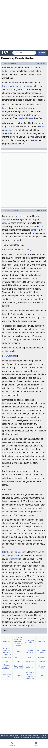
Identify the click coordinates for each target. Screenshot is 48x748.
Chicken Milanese (29, 651)
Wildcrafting (7, 641)
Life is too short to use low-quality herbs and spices (18, 641)
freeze (12, 71)
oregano (18, 658)
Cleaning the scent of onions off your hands (29, 675)
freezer (5, 108)
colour (24, 133)
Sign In (42, 53)
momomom (14, 211)
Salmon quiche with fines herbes (6, 667)
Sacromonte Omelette (41, 651)
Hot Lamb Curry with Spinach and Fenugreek (6, 651)
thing (4, 63)
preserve (6, 223)
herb (4, 71)
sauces (8, 130)
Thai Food (18, 661)
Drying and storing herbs (29, 641)
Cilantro (6, 552)
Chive (8, 489)
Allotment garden (41, 667)
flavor (40, 226)
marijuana (41, 641)
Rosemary (14, 559)
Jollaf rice (29, 667)
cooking (6, 219)
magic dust (30, 661)
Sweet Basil (11, 356)
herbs (14, 83)
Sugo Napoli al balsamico (18, 667)
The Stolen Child (7, 675)
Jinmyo (13, 63)
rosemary (24, 86)
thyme (23, 555)
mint (23, 552)
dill (12, 552)
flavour (13, 133)
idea (4, 211)
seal (21, 118)
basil (31, 96)
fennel (17, 552)
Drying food (41, 661)
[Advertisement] (24, 25)
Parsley (5, 86)
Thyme (41, 675)
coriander (14, 86)
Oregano (11, 555)
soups (42, 126)
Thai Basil (18, 675)
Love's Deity (6, 658)
